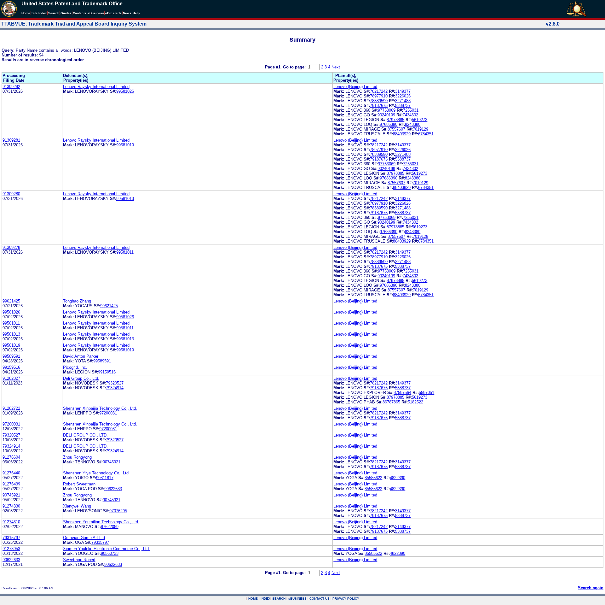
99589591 (11, 356)
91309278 (11, 247)
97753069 (386, 110)
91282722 (11, 408)
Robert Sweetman (79, 484)
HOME (253, 598)
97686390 (388, 124)
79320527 (115, 383)
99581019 (125, 145)
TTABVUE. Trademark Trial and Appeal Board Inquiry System (74, 23)
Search (53, 13)
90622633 (113, 488)
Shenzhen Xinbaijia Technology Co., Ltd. (100, 408)
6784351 (426, 134)
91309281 (11, 140)
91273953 (11, 548)
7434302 (410, 115)
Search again (590, 587)
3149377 (403, 91)
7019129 (420, 129)
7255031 (410, 110)
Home (25, 13)
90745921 (111, 462)
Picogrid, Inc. (75, 367)
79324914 (115, 387)
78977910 (379, 96)
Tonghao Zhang (77, 301)
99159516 (11, 367)
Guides (66, 13)
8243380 (412, 124)
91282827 (11, 378)
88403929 (402, 134)
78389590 (379, 100)
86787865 (391, 402)
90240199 (386, 115)
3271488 (403, 100)
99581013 (125, 198)
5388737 (403, 105)
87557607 (396, 129)
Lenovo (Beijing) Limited (355, 86)
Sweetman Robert (79, 559)
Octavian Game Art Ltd (84, 537)
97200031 (108, 413)
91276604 (11, 457)
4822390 (397, 477)
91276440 (11, 473)
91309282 (11, 86)
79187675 (379, 105)
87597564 (402, 392)
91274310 (11, 522)
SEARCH (278, 598)
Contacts (79, 13)
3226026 (403, 96)
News (127, 13)
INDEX (265, 598)
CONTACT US (319, 598)
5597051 (426, 392)
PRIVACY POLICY (345, 598)
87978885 (395, 119)
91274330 (11, 506)
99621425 (11, 301)
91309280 (11, 193)
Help (136, 13)
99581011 (125, 252)
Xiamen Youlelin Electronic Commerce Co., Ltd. (106, 548)
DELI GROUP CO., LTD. (85, 435)
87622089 (109, 526)
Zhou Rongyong (77, 457)
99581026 (125, 91)
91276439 (11, 484)
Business (96, 13)
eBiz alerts (113, 13)
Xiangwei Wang (77, 506)
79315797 (11, 537)
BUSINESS (297, 598)
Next (335, 67)
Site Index (39, 13)
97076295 (118, 510)
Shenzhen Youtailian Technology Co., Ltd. (101, 522)
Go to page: (295, 67)
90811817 (104, 477)
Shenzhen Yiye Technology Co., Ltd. (96, 473)
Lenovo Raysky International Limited (96, 86)
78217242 (379, 91)
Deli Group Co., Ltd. (81, 378)
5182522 (415, 402)
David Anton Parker (80, 356)
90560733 (109, 553)
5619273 (419, 119)
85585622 (373, 477)
